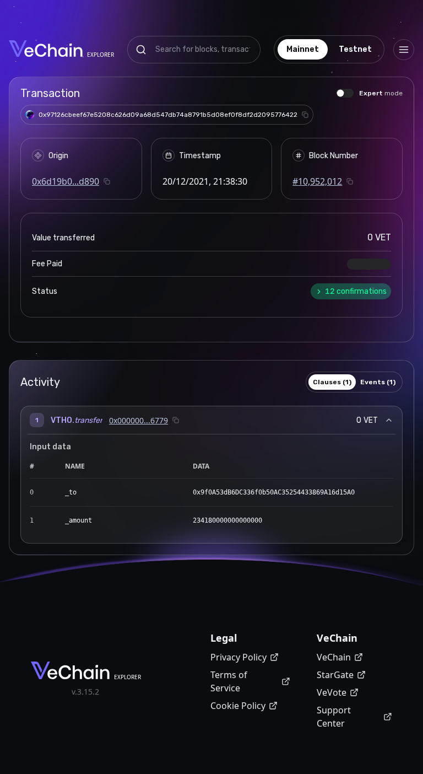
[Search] (141, 49)
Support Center (334, 716)
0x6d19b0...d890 (65, 181)
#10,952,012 (317, 181)
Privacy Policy (238, 657)
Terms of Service (228, 681)
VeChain (334, 657)
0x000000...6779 (138, 420)
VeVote (331, 692)
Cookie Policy (237, 706)
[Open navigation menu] (403, 49)
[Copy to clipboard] (305, 114)
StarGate (335, 675)
